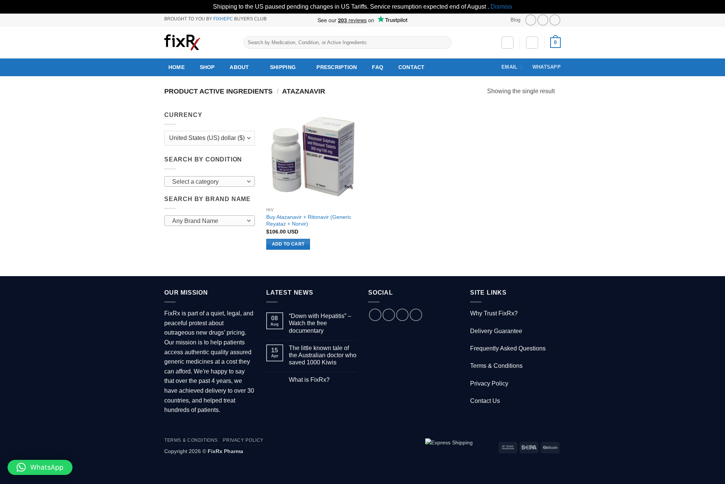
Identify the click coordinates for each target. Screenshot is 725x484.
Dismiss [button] (501, 6)
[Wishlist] (507, 43)
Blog (515, 20)
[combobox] (209, 181)
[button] (532, 43)
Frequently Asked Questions (508, 348)
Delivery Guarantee (496, 331)
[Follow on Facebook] (530, 19)
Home (176, 67)
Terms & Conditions (496, 366)
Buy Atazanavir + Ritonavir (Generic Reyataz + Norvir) (308, 220)
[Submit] (444, 42)
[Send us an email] (402, 315)
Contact (411, 67)
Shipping (283, 67)
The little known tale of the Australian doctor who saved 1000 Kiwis (322, 355)
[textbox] (208, 182)
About (239, 67)
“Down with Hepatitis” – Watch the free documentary (320, 323)
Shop (207, 67)
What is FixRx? (309, 379)
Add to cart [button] (288, 244)
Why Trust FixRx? (494, 313)
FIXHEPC (223, 19)
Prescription (336, 67)
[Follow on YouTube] (554, 19)
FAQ (377, 67)
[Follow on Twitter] (542, 19)
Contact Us (485, 401)
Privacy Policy (489, 383)
